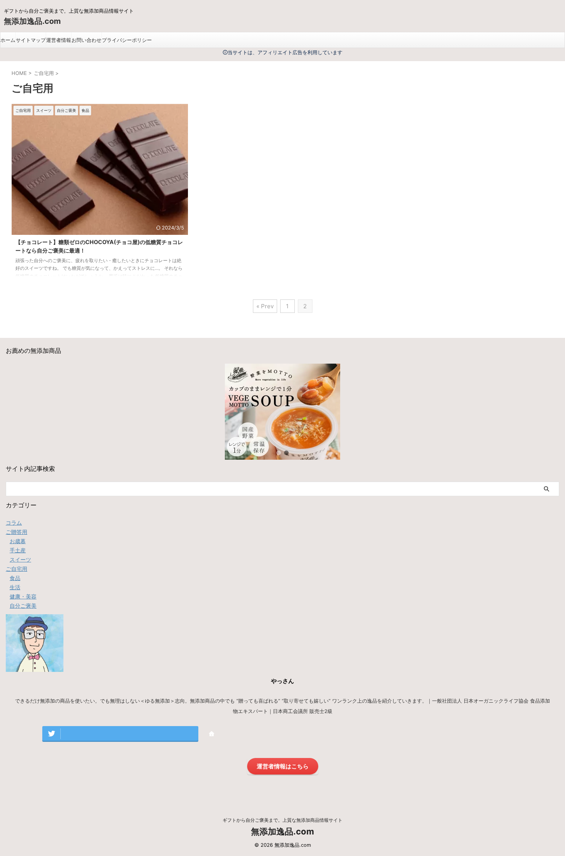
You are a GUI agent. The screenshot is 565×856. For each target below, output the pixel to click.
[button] (278, 452)
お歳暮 (18, 541)
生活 (15, 587)
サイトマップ (31, 40)
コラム (14, 522)
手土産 (18, 550)
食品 (15, 578)
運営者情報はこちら (283, 766)
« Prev (265, 306)
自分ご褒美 (23, 605)
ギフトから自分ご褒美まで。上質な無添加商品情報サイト (282, 820)
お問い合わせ (86, 40)
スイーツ (20, 559)
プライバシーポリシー (127, 40)
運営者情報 (58, 40)
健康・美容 (23, 596)
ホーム (7, 40)
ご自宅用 (16, 568)
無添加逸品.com (32, 21)
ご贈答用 (16, 532)
